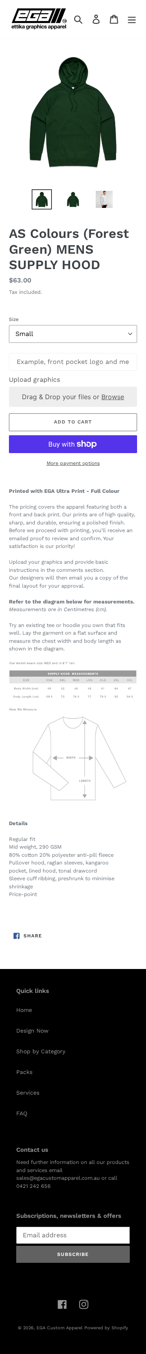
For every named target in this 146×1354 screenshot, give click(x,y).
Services (27, 1092)
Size (14, 319)
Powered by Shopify (106, 1327)
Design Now (32, 1030)
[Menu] (132, 19)
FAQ (21, 1113)
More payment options (73, 463)
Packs (24, 1072)
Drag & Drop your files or (73, 397)
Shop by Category (40, 1051)
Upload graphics (34, 379)
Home (24, 1010)
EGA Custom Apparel (59, 1327)
